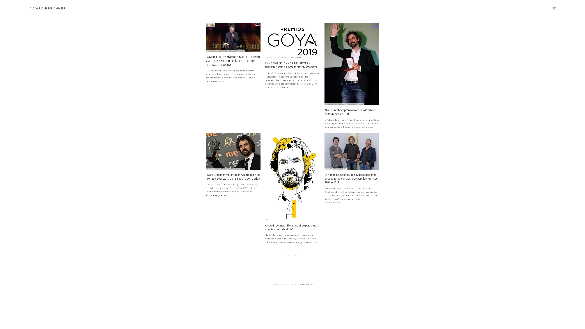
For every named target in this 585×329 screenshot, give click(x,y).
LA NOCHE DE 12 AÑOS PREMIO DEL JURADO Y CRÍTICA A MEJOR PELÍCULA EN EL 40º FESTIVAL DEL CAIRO (233, 60)
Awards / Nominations (217, 51)
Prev (286, 255)
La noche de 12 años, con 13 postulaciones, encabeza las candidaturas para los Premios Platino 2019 (351, 178)
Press (268, 220)
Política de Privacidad (304, 284)
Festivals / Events (236, 51)
